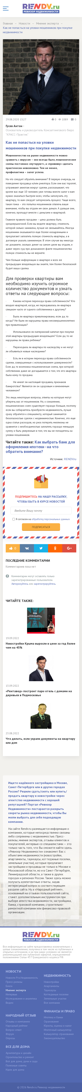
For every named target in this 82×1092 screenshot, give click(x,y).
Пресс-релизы (14, 982)
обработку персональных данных (51, 519)
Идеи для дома (15, 1069)
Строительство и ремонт (20, 1057)
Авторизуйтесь (19, 583)
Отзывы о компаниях (18, 1021)
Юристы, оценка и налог (58, 1025)
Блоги (9, 986)
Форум (10, 1034)
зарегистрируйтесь (44, 583)
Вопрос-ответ (14, 1030)
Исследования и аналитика (21, 998)
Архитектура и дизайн (18, 1053)
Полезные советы (16, 1065)
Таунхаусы (50, 990)
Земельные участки (55, 998)
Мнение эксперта (16, 990)
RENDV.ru (70, 459)
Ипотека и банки (53, 1017)
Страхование (51, 1021)
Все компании (52, 1002)
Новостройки (51, 982)
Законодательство (54, 1038)
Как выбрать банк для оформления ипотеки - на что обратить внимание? (40, 446)
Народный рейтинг (17, 1025)
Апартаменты (51, 986)
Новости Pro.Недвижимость (22, 977)
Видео (9, 1002)
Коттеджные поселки (56, 994)
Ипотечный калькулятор (58, 1030)
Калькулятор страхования (59, 1034)
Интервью (11, 994)
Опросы (10, 1038)
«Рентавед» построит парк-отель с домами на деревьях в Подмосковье (39, 693)
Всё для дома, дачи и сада (21, 1061)
